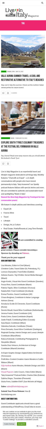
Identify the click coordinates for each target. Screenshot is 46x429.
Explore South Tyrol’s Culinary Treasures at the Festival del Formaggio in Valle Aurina (22, 146)
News (12, 138)
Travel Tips (11, 71)
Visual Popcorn (7, 372)
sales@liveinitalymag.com (17, 386)
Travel (3, 71)
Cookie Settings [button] (9, 424)
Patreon (25, 253)
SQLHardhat (6, 366)
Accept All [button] (21, 424)
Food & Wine (5, 138)
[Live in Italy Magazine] (23, 13)
